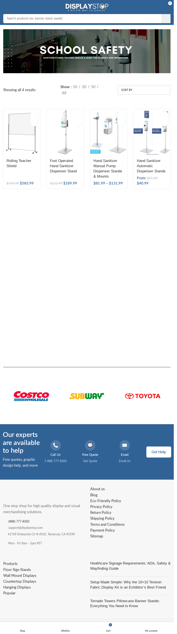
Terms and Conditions (107, 524)
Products (10, 564)
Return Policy (100, 512)
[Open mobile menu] (7, 6)
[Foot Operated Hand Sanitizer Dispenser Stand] (65, 132)
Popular (9, 593)
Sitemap (96, 536)
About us (97, 489)
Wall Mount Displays (19, 575)
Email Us (124, 461)
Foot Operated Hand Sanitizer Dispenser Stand (63, 166)
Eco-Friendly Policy (105, 501)
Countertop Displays (19, 581)
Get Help (159, 452)
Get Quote (90, 461)
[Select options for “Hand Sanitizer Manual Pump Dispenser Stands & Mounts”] (121, 115)
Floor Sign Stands (17, 570)
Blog (94, 495)
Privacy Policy (101, 507)
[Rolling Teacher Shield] (21, 132)
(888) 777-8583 (18, 521)
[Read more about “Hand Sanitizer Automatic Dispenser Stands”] (164, 115)
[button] (34, 115)
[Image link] (24, 493)
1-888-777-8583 (55, 461)
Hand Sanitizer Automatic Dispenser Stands (151, 166)
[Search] (166, 18)
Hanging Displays (17, 587)
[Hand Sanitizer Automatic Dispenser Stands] (152, 132)
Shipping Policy (102, 518)
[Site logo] (86, 6)
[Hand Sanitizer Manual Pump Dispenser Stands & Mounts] (108, 132)
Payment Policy (102, 530)
